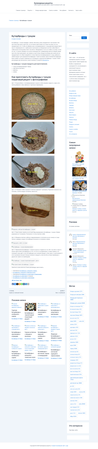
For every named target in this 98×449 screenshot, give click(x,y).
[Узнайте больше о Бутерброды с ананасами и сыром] (43, 305)
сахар (73, 392)
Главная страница (20, 10)
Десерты (71, 107)
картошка (73, 330)
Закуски (71, 112)
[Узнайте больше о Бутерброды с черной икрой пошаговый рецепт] (30, 306)
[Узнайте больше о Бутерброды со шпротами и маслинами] (56, 305)
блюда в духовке (76, 291)
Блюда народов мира (41, 10)
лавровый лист (75, 333)
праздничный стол (75, 365)
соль (82, 404)
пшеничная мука (76, 374)
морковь (74, 342)
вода (73, 321)
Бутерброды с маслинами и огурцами (16, 334)
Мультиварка (72, 115)
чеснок (81, 413)
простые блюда (75, 371)
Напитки (71, 117)
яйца (73, 416)
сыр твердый (74, 407)
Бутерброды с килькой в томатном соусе (24, 272)
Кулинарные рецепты (43, 3)
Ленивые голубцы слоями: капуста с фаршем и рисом (79, 259)
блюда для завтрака (77, 294)
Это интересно (73, 134)
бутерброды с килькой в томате (28, 270)
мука (73, 345)
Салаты (71, 126)
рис (72, 386)
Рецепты (30, 10)
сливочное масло (76, 397)
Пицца (71, 122)
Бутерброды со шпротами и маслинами (23, 277)
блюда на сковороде (76, 306)
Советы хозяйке (53, 10)
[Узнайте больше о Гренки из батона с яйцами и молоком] (30, 327)
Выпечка (71, 103)
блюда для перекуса (76, 298)
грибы (81, 321)
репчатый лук (76, 383)
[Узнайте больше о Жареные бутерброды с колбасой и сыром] (17, 346)
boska (74, 234)
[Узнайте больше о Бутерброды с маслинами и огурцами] (17, 327)
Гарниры (71, 105)
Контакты (71, 10)
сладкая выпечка (75, 394)
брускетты (46, 60)
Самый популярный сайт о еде (60, 445)
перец (73, 348)
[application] (32, 10)
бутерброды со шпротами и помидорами (31, 274)
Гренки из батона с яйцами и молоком (30, 334)
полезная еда (74, 351)
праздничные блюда (76, 363)
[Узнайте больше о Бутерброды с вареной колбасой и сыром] (43, 327)
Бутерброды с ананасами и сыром (42, 312)
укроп (72, 413)
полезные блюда (75, 354)
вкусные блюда (76, 315)
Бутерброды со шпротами (20, 276)
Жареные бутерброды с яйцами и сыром (56, 336)
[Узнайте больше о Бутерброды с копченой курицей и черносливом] (56, 346)
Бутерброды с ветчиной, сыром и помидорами (43, 353)
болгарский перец (75, 309)
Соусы (71, 131)
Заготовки (72, 110)
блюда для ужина (77, 303)
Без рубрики (63, 10)
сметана (73, 400)
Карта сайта (79, 10)
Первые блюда (73, 119)
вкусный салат (74, 318)
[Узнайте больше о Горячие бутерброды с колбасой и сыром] (17, 305)
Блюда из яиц (72, 93)
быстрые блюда (75, 312)
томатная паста (75, 410)
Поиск (70, 35)
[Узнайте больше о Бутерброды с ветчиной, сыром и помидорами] (43, 346)
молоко (73, 339)
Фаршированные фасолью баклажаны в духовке (79, 236)
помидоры (74, 360)
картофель (74, 327)
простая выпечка (75, 368)
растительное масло (76, 378)
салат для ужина (75, 389)
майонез (74, 336)
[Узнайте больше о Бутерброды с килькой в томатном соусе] (30, 347)
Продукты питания (74, 124)
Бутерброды (15, 318)
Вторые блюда (73, 100)
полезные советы (75, 357)
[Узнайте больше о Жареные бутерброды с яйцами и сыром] (56, 328)
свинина (82, 391)
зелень (73, 324)
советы (73, 404)
